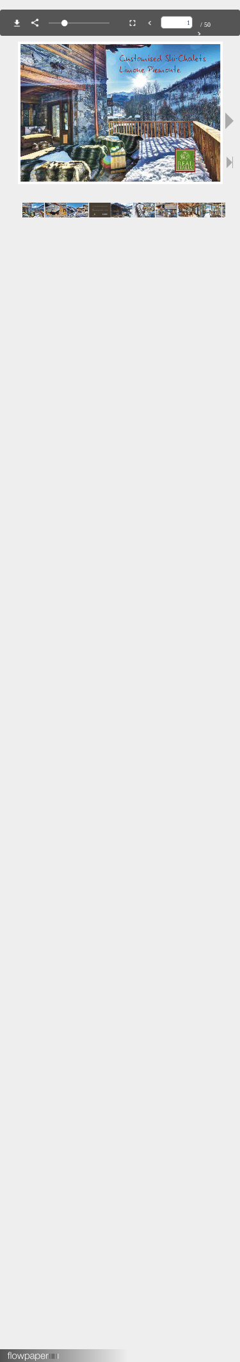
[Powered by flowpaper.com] (33, 1352)
